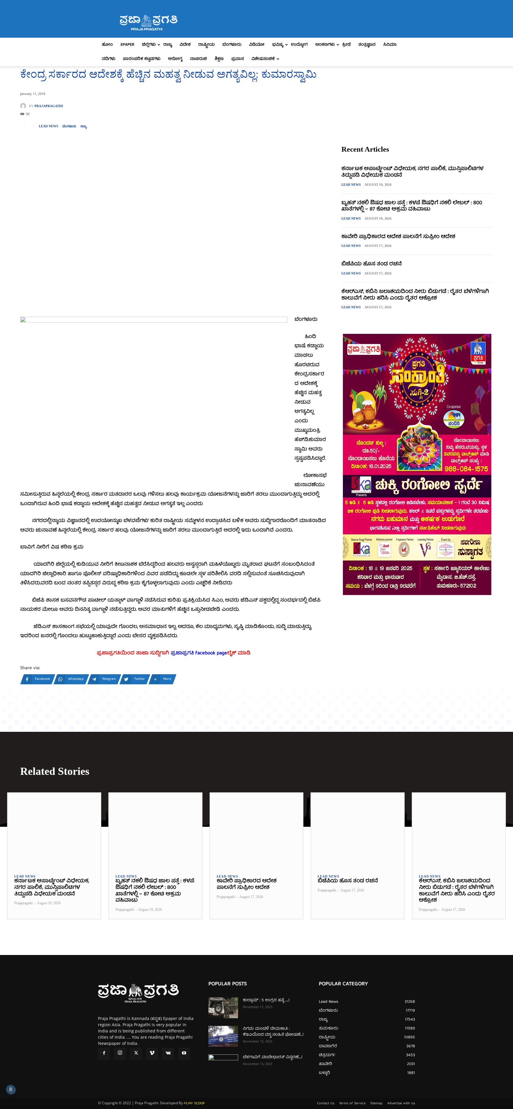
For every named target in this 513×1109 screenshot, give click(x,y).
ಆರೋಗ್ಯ (175, 59)
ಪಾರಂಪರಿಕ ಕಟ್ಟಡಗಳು (141, 59)
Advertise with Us (401, 1103)
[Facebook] (104, 1054)
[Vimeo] (152, 1054)
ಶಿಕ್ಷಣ (219, 59)
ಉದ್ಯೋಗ (299, 44)
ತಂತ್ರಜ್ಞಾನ (367, 44)
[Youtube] (184, 1054)
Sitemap (376, 1103)
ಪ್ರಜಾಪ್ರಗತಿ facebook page (199, 653)
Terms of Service (352, 1103)
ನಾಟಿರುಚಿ (198, 59)
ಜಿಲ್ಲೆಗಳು (149, 44)
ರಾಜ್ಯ (167, 44)
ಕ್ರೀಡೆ (346, 44)
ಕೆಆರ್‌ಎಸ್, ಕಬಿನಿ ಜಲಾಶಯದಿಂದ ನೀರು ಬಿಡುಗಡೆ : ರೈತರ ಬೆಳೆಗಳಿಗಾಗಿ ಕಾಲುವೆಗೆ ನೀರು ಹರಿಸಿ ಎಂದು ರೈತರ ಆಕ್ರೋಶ (415, 295)
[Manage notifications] (10, 1089)
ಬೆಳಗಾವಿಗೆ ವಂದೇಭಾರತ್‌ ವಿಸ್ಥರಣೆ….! (272, 1057)
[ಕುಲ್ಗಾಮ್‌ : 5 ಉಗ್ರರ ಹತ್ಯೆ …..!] (223, 1007)
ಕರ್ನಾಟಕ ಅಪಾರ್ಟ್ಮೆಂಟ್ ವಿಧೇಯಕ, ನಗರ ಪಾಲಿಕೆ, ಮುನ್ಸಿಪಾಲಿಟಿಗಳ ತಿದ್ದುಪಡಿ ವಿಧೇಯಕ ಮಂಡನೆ (412, 172)
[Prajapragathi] (24, 106)
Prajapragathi (48, 106)
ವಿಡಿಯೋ (257, 44)
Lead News (48, 126)
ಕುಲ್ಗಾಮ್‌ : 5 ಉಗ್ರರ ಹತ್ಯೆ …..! (266, 1000)
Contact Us (325, 1103)
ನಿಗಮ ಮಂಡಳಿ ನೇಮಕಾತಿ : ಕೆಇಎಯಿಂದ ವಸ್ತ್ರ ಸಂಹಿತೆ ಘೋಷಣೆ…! (273, 1031)
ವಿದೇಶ (185, 44)
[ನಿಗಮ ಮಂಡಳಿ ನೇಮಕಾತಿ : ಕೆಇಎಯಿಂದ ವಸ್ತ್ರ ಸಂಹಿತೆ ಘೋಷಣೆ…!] (223, 1036)
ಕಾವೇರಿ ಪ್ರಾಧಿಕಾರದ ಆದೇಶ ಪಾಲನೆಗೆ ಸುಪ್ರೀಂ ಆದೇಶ (398, 237)
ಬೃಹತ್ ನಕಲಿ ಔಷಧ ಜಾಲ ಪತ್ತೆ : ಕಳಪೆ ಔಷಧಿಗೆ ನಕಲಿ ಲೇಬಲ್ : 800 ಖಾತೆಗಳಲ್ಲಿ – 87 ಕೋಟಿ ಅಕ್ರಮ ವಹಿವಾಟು (411, 206)
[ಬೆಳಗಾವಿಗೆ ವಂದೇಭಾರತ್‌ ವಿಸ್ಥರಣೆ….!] (223, 1064)
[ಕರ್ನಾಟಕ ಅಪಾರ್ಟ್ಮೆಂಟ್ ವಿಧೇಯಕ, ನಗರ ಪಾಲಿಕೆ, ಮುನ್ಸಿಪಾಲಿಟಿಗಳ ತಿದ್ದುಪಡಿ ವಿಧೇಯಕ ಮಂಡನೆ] (54, 830)
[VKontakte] (168, 1054)
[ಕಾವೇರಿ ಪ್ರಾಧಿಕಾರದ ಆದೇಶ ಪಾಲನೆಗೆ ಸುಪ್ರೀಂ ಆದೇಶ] (256, 830)
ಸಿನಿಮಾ (390, 44)
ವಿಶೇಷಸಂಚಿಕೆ (263, 59)
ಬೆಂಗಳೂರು (231, 44)
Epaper (127, 44)
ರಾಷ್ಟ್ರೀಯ (206, 44)
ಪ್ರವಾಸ (237, 59)
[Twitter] (136, 1054)
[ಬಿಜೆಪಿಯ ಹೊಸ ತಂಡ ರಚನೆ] (357, 830)
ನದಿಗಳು (108, 59)
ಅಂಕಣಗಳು (325, 44)
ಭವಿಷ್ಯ (277, 44)
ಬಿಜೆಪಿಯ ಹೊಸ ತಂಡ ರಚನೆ (371, 264)
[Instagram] (120, 1054)
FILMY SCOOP (194, 1103)
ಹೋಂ (107, 44)
